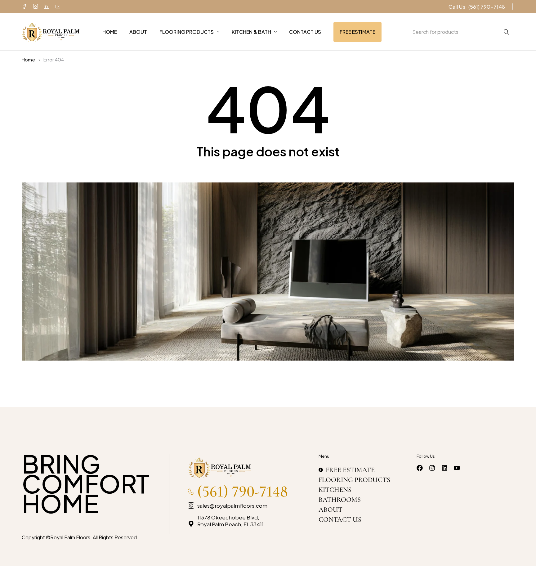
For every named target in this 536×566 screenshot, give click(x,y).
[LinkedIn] (46, 6)
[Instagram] (35, 6)
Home (28, 59)
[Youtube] (57, 6)
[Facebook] (24, 6)
